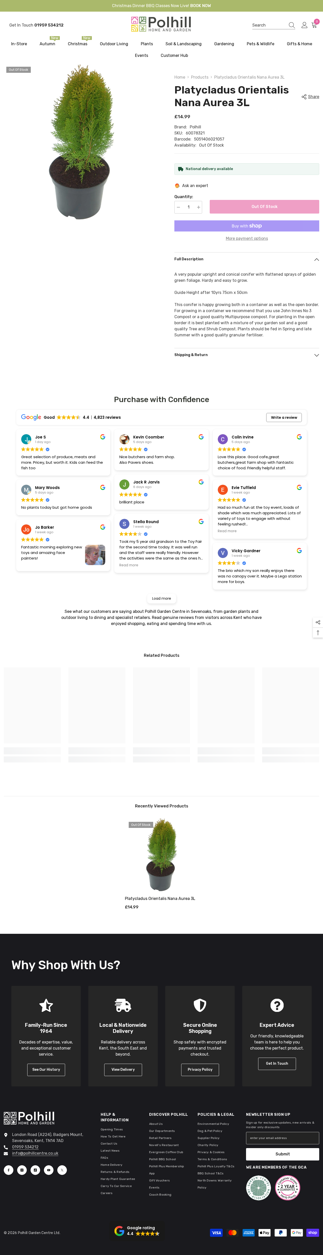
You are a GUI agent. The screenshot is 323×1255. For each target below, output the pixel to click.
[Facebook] (8, 1170)
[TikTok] (35, 1170)
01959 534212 (25, 1147)
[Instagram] (22, 1170)
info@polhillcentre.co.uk (35, 1153)
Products (199, 77)
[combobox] (269, 25)
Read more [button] (128, 565)
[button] (137, 1231)
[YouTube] (48, 1170)
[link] (32, 750)
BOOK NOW (200, 5)
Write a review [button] (284, 417)
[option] (161, 866)
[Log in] (305, 25)
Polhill (195, 127)
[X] (62, 1170)
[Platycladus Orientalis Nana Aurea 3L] (161, 854)
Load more (161, 598)
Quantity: (183, 196)
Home (179, 77)
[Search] (273, 25)
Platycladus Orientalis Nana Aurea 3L (160, 898)
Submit (283, 1154)
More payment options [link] (247, 238)
